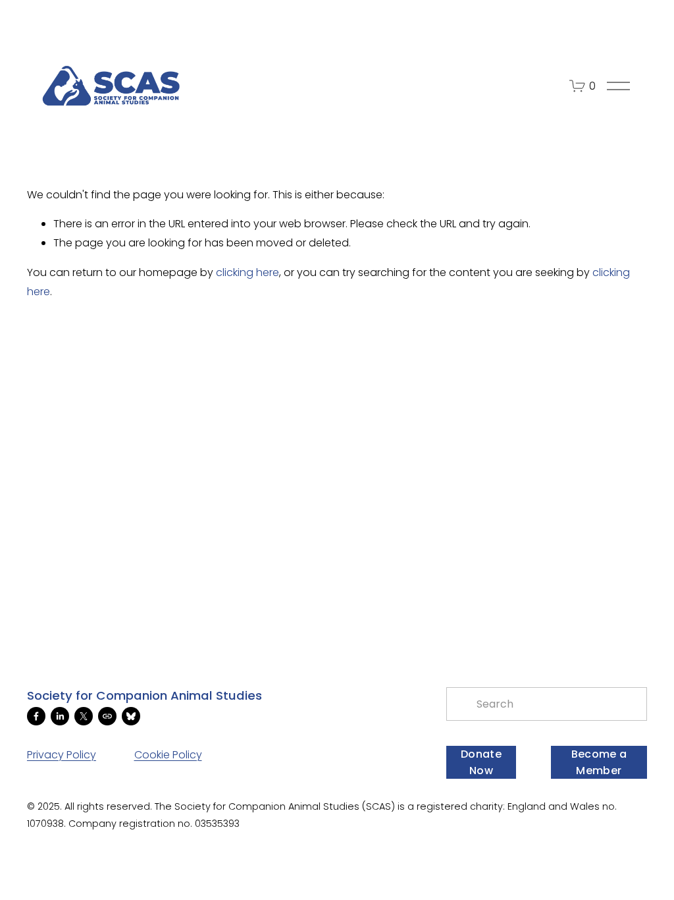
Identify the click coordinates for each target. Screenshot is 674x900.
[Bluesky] (131, 716)
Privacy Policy (61, 754)
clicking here (247, 272)
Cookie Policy (168, 754)
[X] (83, 716)
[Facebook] (36, 716)
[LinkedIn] (60, 716)
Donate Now (481, 762)
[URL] (107, 716)
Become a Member (599, 762)
